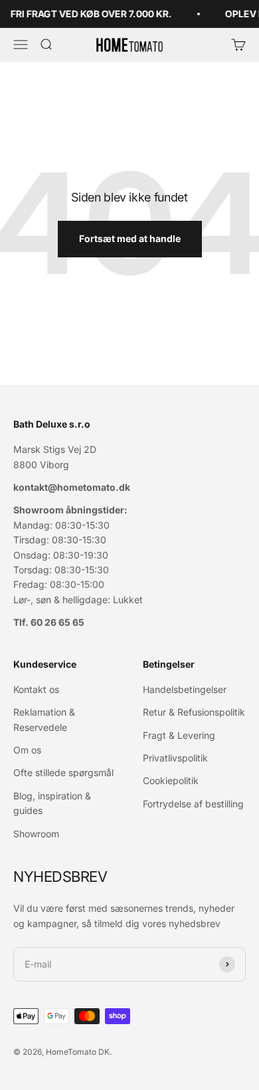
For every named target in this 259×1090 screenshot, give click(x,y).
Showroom (36, 833)
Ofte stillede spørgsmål (63, 772)
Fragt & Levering (179, 735)
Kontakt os (36, 689)
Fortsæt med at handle (130, 238)
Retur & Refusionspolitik (194, 712)
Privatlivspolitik (175, 757)
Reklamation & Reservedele (44, 719)
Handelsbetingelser (184, 689)
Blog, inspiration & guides (52, 803)
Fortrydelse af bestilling (193, 803)
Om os (27, 749)
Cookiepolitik (171, 780)
